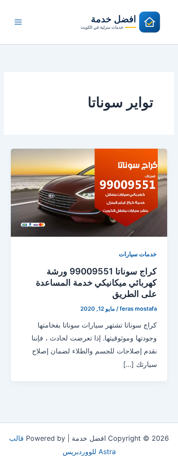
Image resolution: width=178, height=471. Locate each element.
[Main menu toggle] (18, 22)
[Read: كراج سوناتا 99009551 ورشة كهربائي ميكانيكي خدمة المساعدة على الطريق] (89, 192)
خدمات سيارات (138, 254)
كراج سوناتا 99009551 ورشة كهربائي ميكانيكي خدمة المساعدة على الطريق (96, 282)
